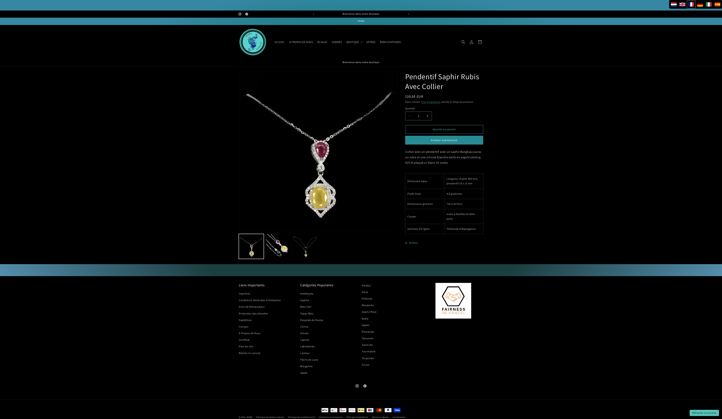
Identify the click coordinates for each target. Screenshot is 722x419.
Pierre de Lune (309, 359)
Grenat (304, 333)
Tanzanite (367, 338)
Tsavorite (367, 345)
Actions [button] (413, 242)
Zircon (366, 364)
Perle (365, 292)
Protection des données (253, 313)
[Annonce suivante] (408, 14)
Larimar (305, 353)
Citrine (304, 326)
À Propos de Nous (250, 333)
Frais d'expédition (431, 101)
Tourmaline (369, 351)
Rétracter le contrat (704, 412)
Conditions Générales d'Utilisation (260, 300)
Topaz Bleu (307, 313)
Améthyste (306, 293)
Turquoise (368, 358)
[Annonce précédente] (313, 14)
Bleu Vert (305, 307)
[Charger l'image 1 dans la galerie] (251, 246)
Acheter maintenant (444, 140)
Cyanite (304, 339)
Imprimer (244, 293)
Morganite (306, 366)
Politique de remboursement (270, 417)
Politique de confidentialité (301, 417)
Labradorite (307, 346)
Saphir (366, 325)
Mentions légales (380, 417)
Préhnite (367, 298)
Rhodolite (368, 305)
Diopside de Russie (311, 320)
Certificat (244, 339)
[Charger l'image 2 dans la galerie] (278, 246)
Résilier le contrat (249, 353)
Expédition (245, 320)
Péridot (366, 285)
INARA (249, 417)
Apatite (304, 300)
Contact (243, 326)
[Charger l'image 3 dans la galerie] (304, 246)
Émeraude (368, 331)
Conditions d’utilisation (331, 417)
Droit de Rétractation (252, 307)
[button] (354, 42)
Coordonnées (399, 417)
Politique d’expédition (357, 417)
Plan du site (246, 346)
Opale (303, 373)
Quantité (410, 108)
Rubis (365, 318)
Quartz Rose (369, 312)
